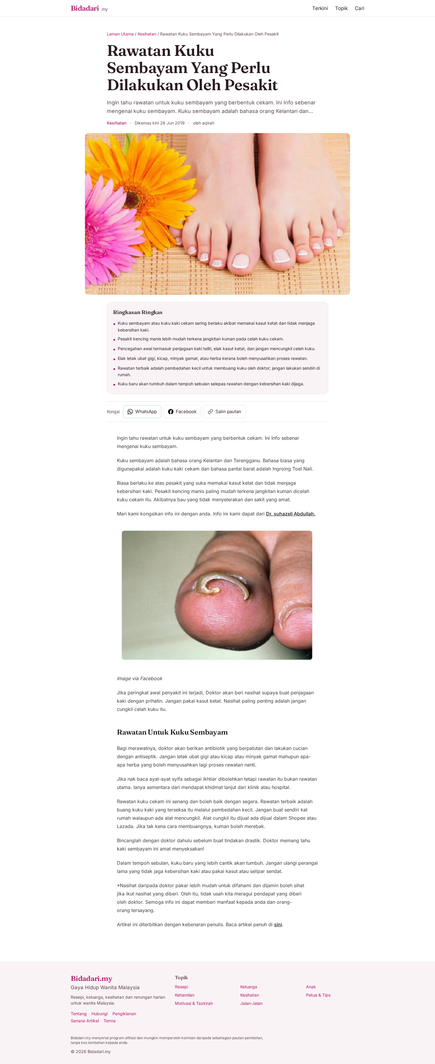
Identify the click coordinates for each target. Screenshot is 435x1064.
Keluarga (248, 986)
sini (278, 924)
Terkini (320, 8)
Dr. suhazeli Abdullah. (290, 514)
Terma (110, 1020)
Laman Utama (120, 33)
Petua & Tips (318, 994)
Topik (341, 8)
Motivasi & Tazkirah (194, 1003)
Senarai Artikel (85, 1020)
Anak (311, 986)
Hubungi (99, 1013)
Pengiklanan (124, 1013)
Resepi (181, 986)
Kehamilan (184, 994)
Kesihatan (147, 33)
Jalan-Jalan (251, 1003)
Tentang (79, 1013)
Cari (359, 8)
